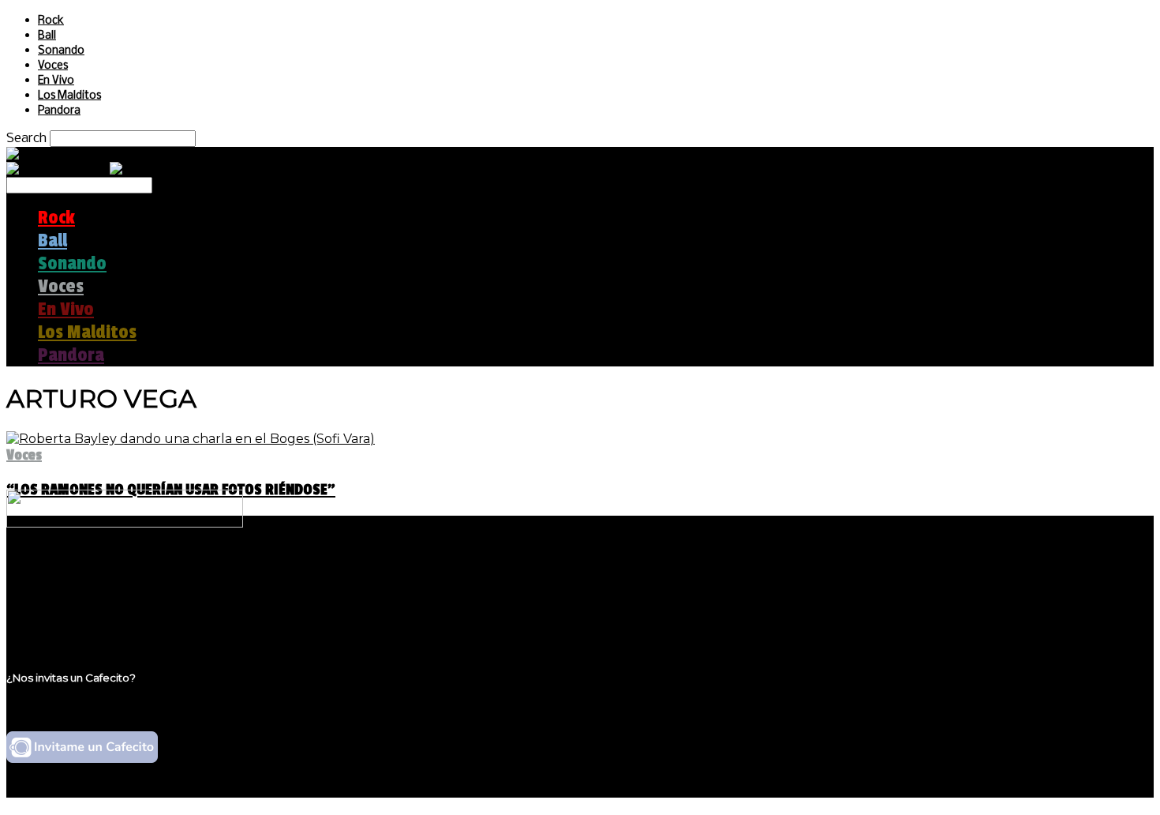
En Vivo (56, 81)
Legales (62, 588)
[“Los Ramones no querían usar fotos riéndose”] (190, 438)
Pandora (59, 111)
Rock (51, 21)
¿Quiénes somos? (92, 573)
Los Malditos (69, 96)
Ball (47, 36)
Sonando (61, 51)
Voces (53, 66)
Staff (53, 603)
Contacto (67, 618)
